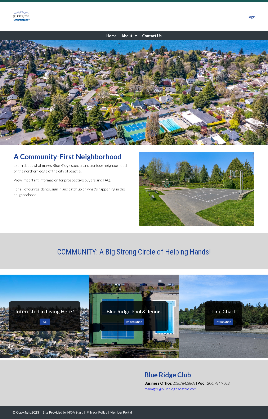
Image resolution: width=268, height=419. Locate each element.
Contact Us (152, 35)
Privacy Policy (97, 412)
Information (223, 322)
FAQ (45, 322)
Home (111, 35)
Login (251, 17)
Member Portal (121, 412)
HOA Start (75, 412)
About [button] (127, 35)
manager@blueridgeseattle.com (170, 389)
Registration (134, 322)
